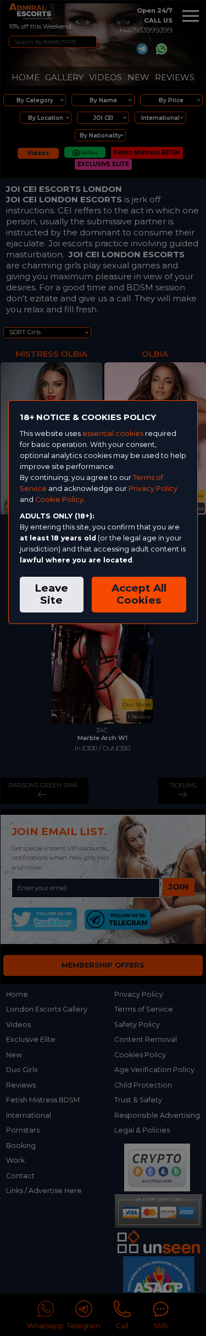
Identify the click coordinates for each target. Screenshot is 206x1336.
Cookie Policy (59, 499)
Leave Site (51, 594)
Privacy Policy (153, 488)
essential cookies (112, 433)
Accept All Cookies (139, 594)
